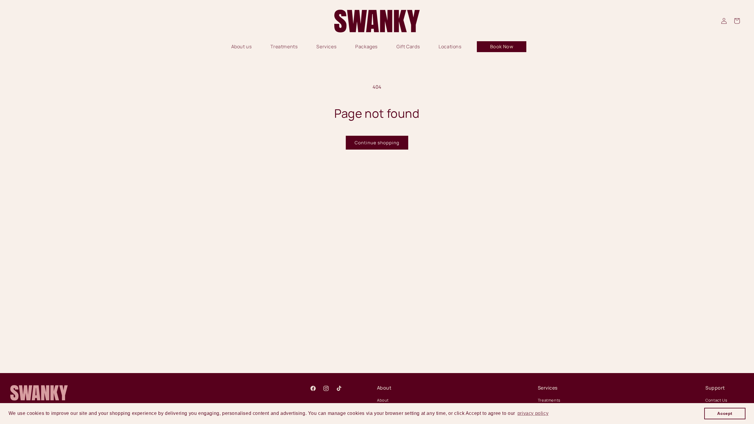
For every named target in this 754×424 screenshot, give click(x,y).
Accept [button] (724, 413)
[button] (736, 20)
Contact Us (716, 400)
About (383, 400)
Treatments (549, 400)
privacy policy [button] (532, 413)
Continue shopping (377, 143)
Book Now (501, 46)
